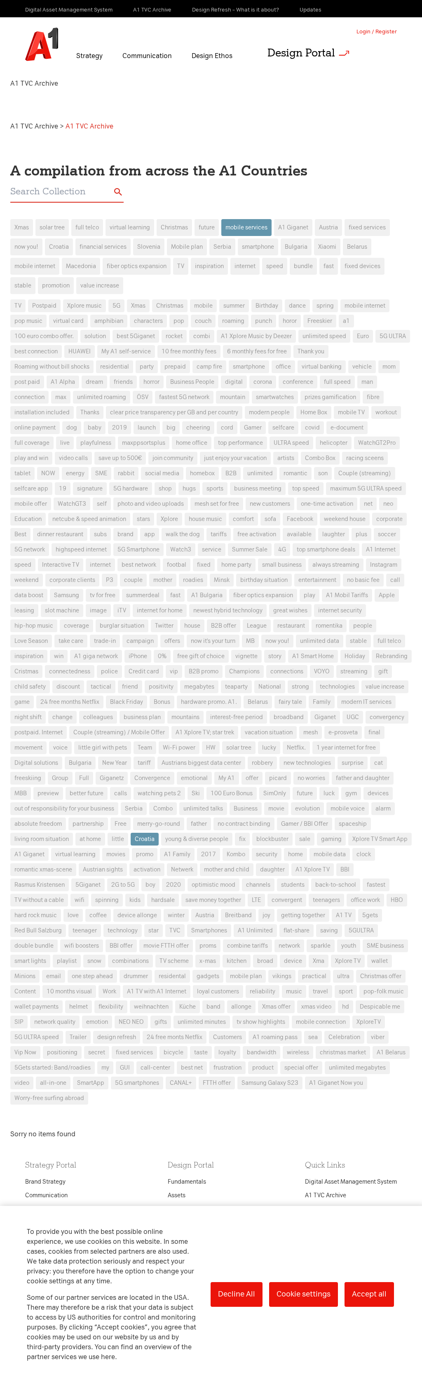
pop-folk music (383, 991)
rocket (174, 336)
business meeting (257, 488)
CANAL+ (181, 1082)
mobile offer (30, 503)
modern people (269, 412)
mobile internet (34, 266)
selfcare (283, 427)
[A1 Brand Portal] (41, 44)
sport (346, 991)
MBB (20, 793)
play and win (31, 458)
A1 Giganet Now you (336, 1082)
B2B (231, 473)
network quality (54, 1022)
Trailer (78, 1037)
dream (94, 381)
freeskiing (27, 778)
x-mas (207, 961)
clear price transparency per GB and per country (174, 412)
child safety (30, 686)
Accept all (369, 1294)
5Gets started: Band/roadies (52, 1067)
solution (95, 336)
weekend (26, 580)
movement (28, 747)
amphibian (108, 321)
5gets (370, 915)
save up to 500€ (120, 458)
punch (263, 321)
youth (348, 945)
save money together (213, 900)
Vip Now (25, 1052)
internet (245, 266)
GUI (125, 1067)
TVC (175, 930)
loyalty (227, 1052)
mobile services (246, 227)
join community (172, 458)
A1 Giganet (293, 227)
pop (178, 321)
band (213, 1006)
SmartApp (90, 1082)
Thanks (89, 412)
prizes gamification (330, 397)
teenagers (326, 900)
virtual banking (322, 366)
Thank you (311, 351)
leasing (24, 610)
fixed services (367, 227)
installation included (42, 412)
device (293, 961)
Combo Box (320, 458)
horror (151, 381)
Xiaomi (327, 246)
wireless (298, 1052)
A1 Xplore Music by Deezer (256, 336)
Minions (24, 976)
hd (345, 1006)
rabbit (126, 473)
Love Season (31, 641)
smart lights (30, 961)
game (22, 702)
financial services (103, 246)
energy (75, 473)
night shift (28, 717)
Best (20, 534)
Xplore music (84, 305)
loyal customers (218, 991)
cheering (198, 427)
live (65, 442)
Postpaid (44, 305)
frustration (227, 1067)
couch (203, 321)
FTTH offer (217, 1082)
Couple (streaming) (364, 473)
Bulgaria (296, 246)
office (283, 366)
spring (325, 305)
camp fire (209, 366)
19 (62, 488)
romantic (295, 473)
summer (234, 305)
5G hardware (130, 488)
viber (377, 1037)
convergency (387, 717)
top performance (240, 442)
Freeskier (319, 321)
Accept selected (276, 864)
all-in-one (53, 1082)
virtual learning (130, 227)
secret (96, 1052)
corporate (389, 519)
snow (94, 961)
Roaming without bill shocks (51, 366)
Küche (187, 1006)
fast (329, 266)
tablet (22, 473)
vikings (281, 976)
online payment (35, 427)
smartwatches (275, 397)
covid (312, 427)
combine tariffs (247, 945)
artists (285, 458)
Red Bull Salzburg (38, 930)
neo (388, 503)
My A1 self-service (126, 351)
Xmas (21, 227)
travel (320, 991)
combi (201, 336)
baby (94, 427)
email (53, 976)
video (21, 1082)
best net (192, 1067)
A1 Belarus (391, 1052)
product (263, 1067)
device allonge (137, 915)
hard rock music (35, 915)
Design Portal (301, 52)
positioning (62, 1052)
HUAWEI (79, 351)
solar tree (52, 227)
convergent (287, 900)
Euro (363, 336)
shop (165, 488)
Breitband (238, 915)
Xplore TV (348, 961)
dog (71, 427)
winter (176, 915)
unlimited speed (324, 336)
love (73, 915)
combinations (130, 961)
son (323, 473)
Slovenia (148, 246)
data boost (28, 595)
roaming (233, 321)
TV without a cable (39, 900)
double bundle (34, 945)
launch (147, 427)
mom (389, 366)
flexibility (110, 1006)
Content (25, 991)
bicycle (173, 1052)
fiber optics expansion (136, 266)
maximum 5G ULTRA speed (366, 488)
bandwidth (261, 1052)
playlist (67, 961)
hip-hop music (33, 625)
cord (227, 427)
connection (29, 397)
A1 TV (344, 915)
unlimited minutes (202, 1022)
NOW (48, 473)
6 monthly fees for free (257, 351)
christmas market (343, 1052)
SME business (385, 945)
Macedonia (81, 266)
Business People (192, 381)
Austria (328, 227)
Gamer (253, 427)
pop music (28, 321)
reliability (262, 991)
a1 (346, 321)
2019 (119, 427)
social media (162, 473)
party (147, 366)
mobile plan (246, 976)
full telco (87, 227)
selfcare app (31, 488)
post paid (27, 381)
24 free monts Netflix (174, 1037)
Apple (387, 595)
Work (109, 991)
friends (123, 381)
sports (214, 488)
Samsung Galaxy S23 (269, 1082)
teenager (85, 930)
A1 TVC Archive (35, 126)
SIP (18, 1022)
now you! (26, 246)
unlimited (260, 473)
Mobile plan (187, 246)
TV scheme (174, 961)
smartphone (258, 246)
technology (123, 930)
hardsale (163, 900)
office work (365, 900)
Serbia (222, 246)
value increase (99, 285)
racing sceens (365, 458)
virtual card (68, 321)
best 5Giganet (136, 336)
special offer (301, 1067)
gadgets (208, 976)
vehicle (362, 366)
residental (172, 976)
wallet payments (36, 1006)
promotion (56, 285)
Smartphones (209, 930)
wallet (379, 961)
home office (191, 442)
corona (262, 381)
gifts (161, 1022)
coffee (98, 915)
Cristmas (26, 671)
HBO (397, 900)
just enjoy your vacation (235, 458)
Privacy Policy (124, 543)
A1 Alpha (63, 381)
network (289, 945)
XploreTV (368, 1022)
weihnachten (151, 1006)
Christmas (174, 227)
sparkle (321, 945)
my (105, 1067)
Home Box (313, 412)
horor (290, 321)
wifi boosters (81, 945)
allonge (241, 1006)
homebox (202, 473)
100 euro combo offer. (44, 336)
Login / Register (376, 31)
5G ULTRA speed (36, 1037)
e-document (347, 427)
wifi (79, 900)
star (153, 930)
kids (135, 900)
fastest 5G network (184, 397)
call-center (155, 1067)
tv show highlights (261, 1022)
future (207, 227)
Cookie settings (304, 1294)
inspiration (209, 266)
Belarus (357, 246)
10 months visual (69, 991)
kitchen (236, 961)
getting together (303, 915)
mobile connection (321, 1022)
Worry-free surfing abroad (49, 1098)
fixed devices (362, 266)
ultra (343, 976)
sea (313, 1037)
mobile (203, 305)
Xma (318, 961)
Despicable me (380, 1006)
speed (274, 266)
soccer (387, 534)
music (294, 991)
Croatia (59, 246)
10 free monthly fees (189, 351)
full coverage (31, 442)
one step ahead (92, 976)
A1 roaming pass (275, 1037)
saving (329, 930)
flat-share (296, 930)
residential (114, 366)
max (60, 397)
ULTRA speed (291, 442)
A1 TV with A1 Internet (156, 991)
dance (297, 305)
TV (180, 266)
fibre (373, 397)
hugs (189, 488)
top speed (305, 488)
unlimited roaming (101, 397)
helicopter (333, 442)
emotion (97, 1022)
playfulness (95, 442)
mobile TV (351, 412)
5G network (29, 549)
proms (207, 945)
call (395, 580)
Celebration (344, 1037)
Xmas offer (276, 1006)
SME (101, 473)
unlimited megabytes (357, 1067)
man (367, 381)
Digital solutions (36, 762)
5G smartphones (137, 1082)
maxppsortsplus (143, 442)
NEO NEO (131, 1022)
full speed (337, 381)
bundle (303, 266)
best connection (36, 351)
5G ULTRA (393, 336)
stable (22, 285)
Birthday (267, 305)
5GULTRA (361, 930)
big (171, 427)
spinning (107, 900)
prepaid (175, 366)
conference (298, 381)
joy (266, 915)
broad (265, 961)
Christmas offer (380, 976)
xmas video (316, 1006)
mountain (232, 397)
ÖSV (142, 397)
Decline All (236, 1294)
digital (234, 381)
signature (90, 488)
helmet (78, 1006)
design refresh (116, 1037)
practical (314, 976)
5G (116, 305)
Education (28, 519)
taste (201, 1052)
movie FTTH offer (166, 945)
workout (386, 412)
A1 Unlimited (255, 930)
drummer (136, 976)
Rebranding (392, 656)
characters (148, 321)
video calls (73, 458)
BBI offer (121, 945)
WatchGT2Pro (377, 442)
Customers (227, 1037)
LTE (256, 900)
